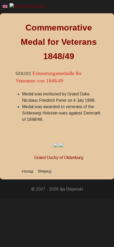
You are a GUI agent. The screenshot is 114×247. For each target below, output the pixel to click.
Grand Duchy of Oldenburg (58, 157)
